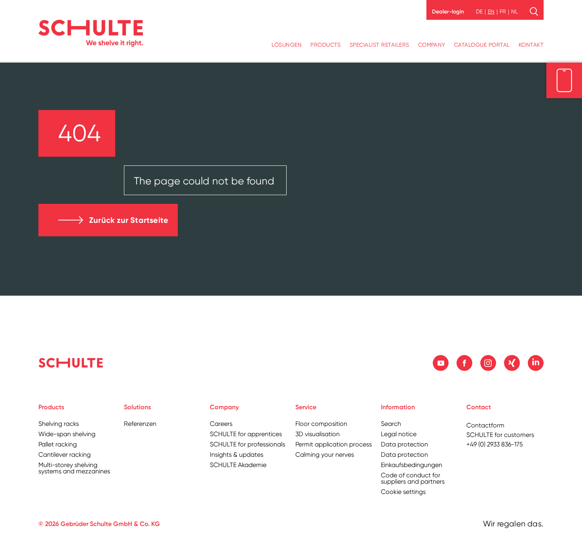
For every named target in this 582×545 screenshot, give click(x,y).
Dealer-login (448, 11)
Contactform (485, 425)
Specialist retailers (379, 45)
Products (325, 45)
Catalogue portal (482, 45)
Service (305, 407)
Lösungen (287, 45)
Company (431, 45)
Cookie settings (403, 492)
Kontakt (531, 45)
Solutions (137, 407)
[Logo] (90, 33)
